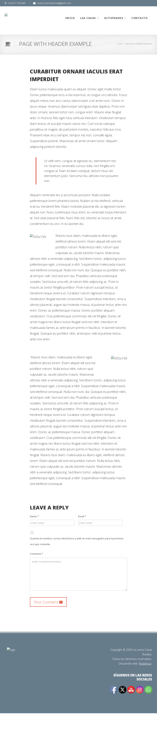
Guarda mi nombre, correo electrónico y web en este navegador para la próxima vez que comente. (76, 541)
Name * (34, 516)
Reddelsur (145, 663)
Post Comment (46, 602)
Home (120, 44)
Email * (82, 516)
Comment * (36, 553)
